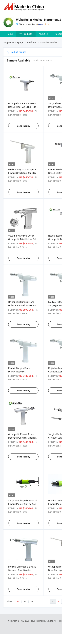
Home (10, 33)
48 (32, 601)
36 (25, 601)
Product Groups (17, 52)
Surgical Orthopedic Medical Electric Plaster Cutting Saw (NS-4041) (22, 504)
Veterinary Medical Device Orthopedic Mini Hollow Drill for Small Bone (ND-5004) (22, 239)
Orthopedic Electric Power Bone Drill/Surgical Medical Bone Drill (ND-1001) (22, 438)
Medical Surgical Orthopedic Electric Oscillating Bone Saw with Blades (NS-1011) (23, 173)
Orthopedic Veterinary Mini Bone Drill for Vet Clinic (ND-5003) (22, 107)
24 (18, 601)
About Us (43, 33)
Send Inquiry (23, 125)
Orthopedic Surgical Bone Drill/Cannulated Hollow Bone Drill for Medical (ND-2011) (23, 305)
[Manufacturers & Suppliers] (24, 6)
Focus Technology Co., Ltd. (42, 620)
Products (27, 33)
